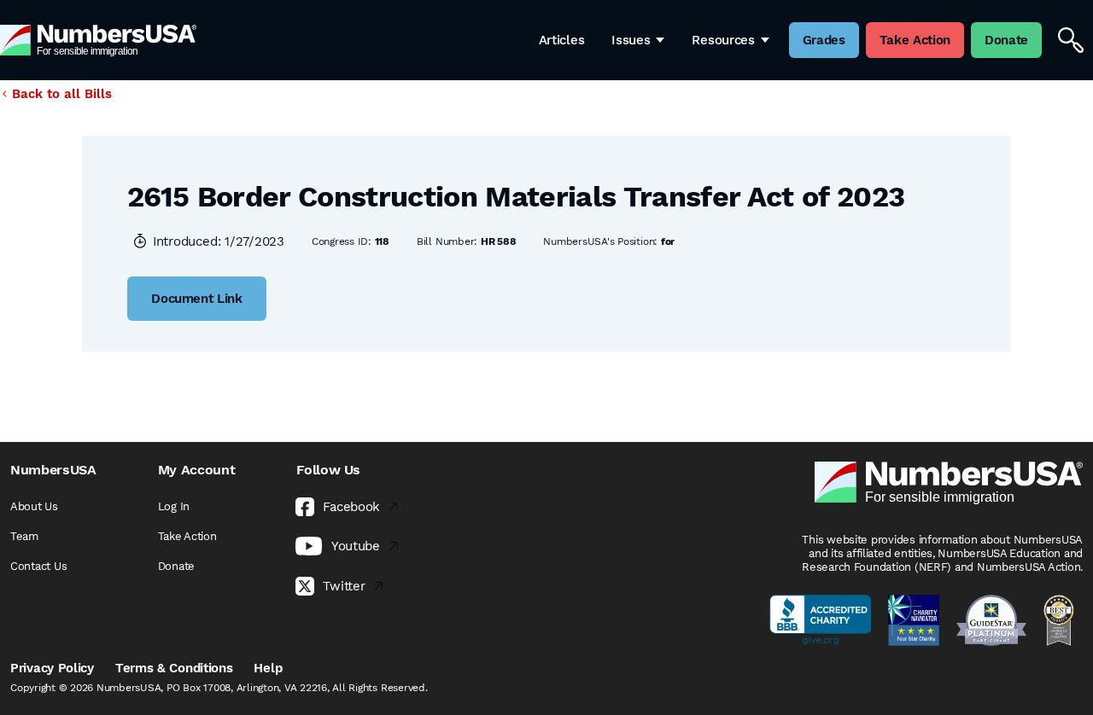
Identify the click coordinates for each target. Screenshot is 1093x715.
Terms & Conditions (174, 668)
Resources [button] (723, 40)
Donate (176, 566)
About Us (34, 506)
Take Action (187, 536)
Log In (174, 506)
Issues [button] (630, 40)
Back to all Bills (62, 94)
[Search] (1071, 40)
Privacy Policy (52, 668)
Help (268, 668)
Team (24, 536)
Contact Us (38, 566)
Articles (562, 40)
